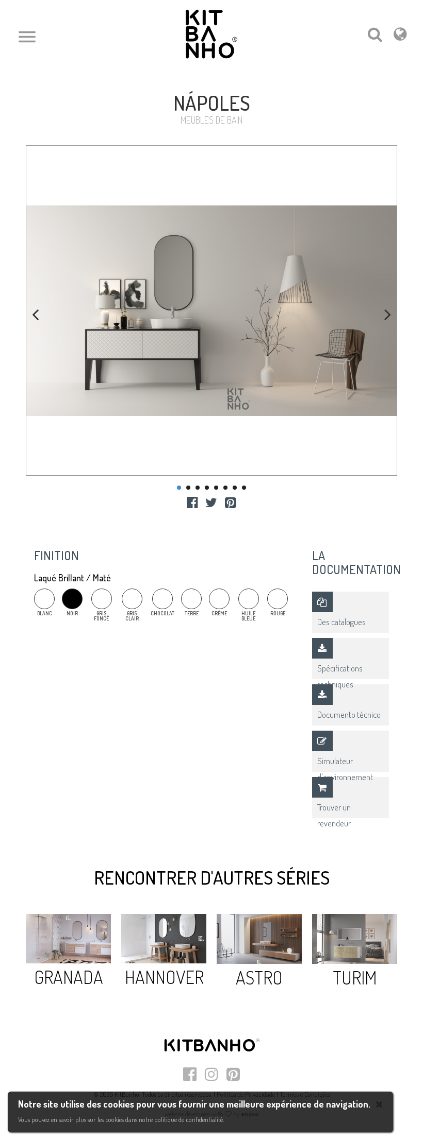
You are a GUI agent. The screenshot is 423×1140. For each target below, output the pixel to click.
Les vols (38, 88)
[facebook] (192, 502)
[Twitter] (211, 502)
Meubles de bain (121, 88)
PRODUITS (73, 88)
